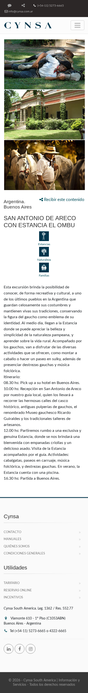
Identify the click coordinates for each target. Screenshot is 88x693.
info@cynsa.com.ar (20, 11)
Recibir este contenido (63, 200)
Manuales (12, 539)
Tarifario (12, 583)
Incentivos (13, 597)
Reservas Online (18, 590)
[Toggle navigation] (77, 25)
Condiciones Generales (24, 553)
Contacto (12, 532)
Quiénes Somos (17, 546)
